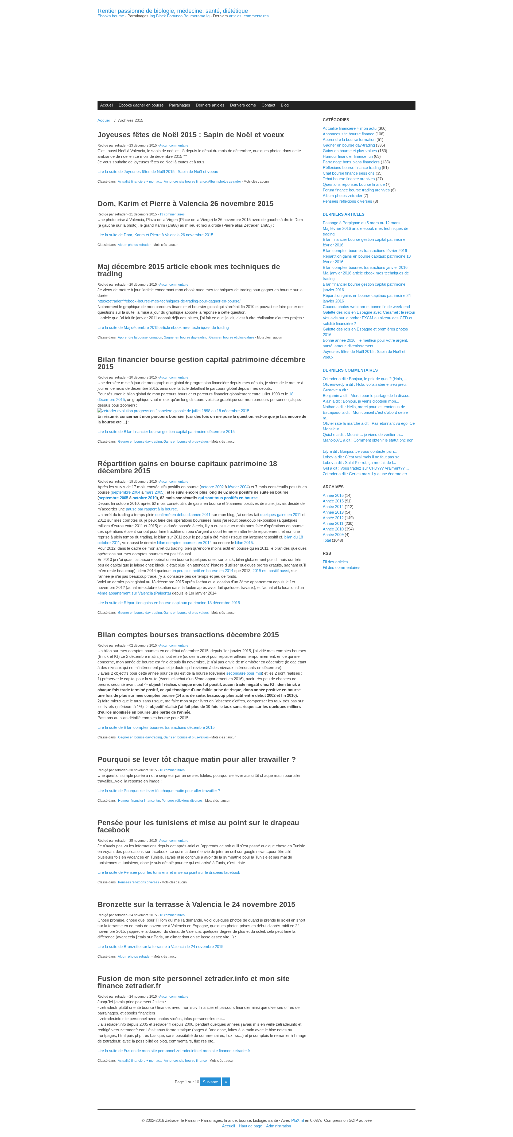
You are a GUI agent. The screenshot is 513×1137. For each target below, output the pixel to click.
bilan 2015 (244, 542)
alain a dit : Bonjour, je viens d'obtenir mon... (361, 401)
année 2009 (333, 534)
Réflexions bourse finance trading (352, 167)
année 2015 (333, 501)
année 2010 (333, 529)
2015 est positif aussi (270, 570)
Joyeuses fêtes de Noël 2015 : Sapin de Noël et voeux (191, 135)
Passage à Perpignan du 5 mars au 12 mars (361, 223)
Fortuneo (174, 16)
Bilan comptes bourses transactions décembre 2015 (188, 635)
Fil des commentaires (341, 567)
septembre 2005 (113, 497)
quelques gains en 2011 (280, 514)
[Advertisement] (256, 55)
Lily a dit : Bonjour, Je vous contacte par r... (360, 451)
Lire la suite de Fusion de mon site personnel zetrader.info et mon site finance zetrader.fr (174, 1050)
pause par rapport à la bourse (151, 509)
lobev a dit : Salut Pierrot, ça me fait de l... (359, 462)
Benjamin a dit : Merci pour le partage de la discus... (368, 395)
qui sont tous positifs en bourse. (228, 497)
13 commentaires (172, 214)
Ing (152, 16)
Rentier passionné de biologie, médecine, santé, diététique (173, 10)
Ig (207, 16)
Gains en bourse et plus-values (231, 337)
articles (235, 16)
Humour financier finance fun (139, 800)
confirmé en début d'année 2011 (183, 514)
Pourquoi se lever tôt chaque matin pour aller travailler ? (197, 760)
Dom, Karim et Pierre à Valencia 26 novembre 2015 (186, 204)
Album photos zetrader (224, 181)
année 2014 (333, 506)
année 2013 (333, 512)
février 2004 (238, 487)
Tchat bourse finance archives (349, 178)
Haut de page (250, 1126)
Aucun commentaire (173, 145)
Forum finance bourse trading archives (356, 190)
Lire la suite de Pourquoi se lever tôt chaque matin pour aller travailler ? (159, 790)
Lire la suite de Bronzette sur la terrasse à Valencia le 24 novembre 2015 (160, 946)
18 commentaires (172, 770)
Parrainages (179, 105)
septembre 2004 (126, 492)
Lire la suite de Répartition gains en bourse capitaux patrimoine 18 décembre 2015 (169, 602)
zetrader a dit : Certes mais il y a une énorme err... (366, 473)
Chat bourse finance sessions (349, 173)
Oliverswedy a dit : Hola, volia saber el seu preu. (365, 384)
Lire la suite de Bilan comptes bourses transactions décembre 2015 (156, 727)
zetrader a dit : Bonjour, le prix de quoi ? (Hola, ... (365, 378)
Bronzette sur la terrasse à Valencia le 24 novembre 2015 (196, 904)
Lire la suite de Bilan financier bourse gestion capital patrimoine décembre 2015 (166, 431)
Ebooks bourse (111, 16)
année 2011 (333, 523)
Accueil (106, 105)
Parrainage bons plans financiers (351, 162)
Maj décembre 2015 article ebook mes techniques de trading (189, 270)
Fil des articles (335, 562)
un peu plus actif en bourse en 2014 (202, 570)
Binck (161, 16)
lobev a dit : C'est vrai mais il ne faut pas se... (363, 457)
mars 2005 (154, 492)
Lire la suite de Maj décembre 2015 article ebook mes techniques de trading (163, 327)
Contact (268, 105)
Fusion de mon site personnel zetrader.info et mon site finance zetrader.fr (193, 982)
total (327, 540)
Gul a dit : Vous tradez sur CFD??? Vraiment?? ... (366, 468)
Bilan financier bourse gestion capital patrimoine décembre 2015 (201, 363)
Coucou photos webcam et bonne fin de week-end (366, 306)
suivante (210, 1082)
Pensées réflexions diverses (182, 800)
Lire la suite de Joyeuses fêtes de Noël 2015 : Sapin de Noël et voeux (158, 171)
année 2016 (333, 495)
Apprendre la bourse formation (140, 337)
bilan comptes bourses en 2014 (184, 542)
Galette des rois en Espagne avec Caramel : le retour (369, 312)
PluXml (297, 1120)
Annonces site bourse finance (185, 181)
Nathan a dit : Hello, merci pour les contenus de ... (366, 406)
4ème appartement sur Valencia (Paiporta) (134, 593)
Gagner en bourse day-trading (186, 337)
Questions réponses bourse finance (354, 184)
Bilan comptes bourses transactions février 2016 (365, 250)
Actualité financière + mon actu (140, 181)
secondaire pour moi (244, 673)
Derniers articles (210, 105)
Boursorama (194, 16)
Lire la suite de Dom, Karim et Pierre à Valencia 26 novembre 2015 (155, 235)
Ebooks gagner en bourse (141, 105)
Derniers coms (243, 105)
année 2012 (333, 518)
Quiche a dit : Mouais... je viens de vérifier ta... (363, 434)
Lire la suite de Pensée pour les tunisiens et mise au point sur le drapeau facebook (169, 872)
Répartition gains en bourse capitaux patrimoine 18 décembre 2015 (187, 467)
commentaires (256, 16)
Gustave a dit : (335, 390)
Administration (278, 1126)
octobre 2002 (212, 487)
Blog (285, 105)
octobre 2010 (145, 497)
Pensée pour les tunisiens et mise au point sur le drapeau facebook (198, 826)
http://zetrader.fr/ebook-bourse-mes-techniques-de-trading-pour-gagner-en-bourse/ (169, 301)
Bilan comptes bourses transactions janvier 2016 (365, 267)
